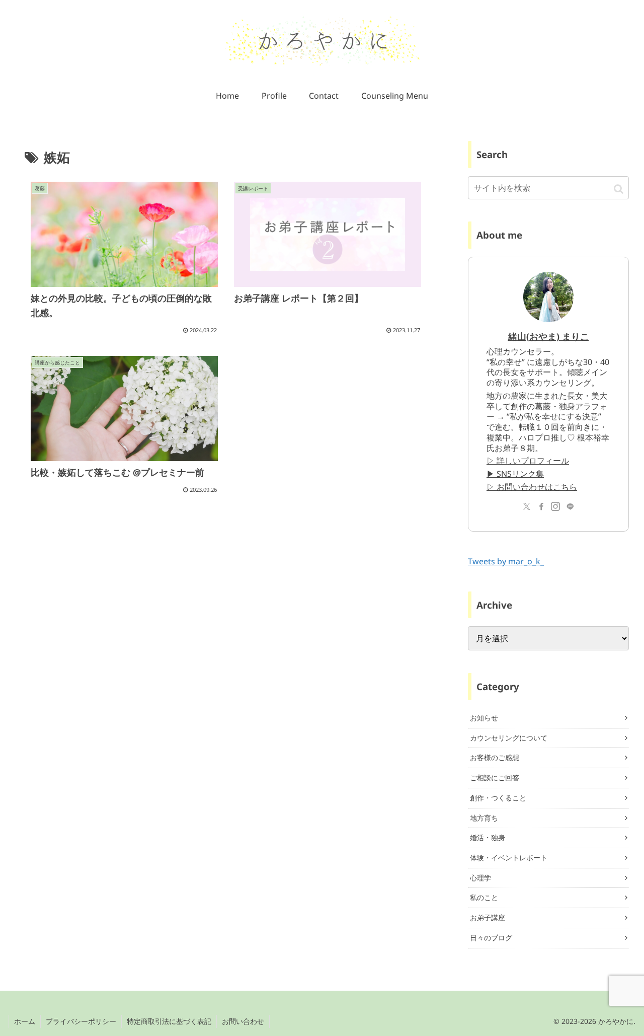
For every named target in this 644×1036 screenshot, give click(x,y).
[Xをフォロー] (526, 506)
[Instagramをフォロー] (555, 506)
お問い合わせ (243, 1021)
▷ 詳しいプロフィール (528, 460)
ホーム (24, 1021)
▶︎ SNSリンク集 (515, 473)
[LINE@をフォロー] (570, 506)
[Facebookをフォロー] (541, 506)
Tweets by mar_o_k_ (506, 561)
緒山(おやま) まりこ (548, 336)
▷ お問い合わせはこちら (532, 486)
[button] (618, 188)
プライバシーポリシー (81, 1021)
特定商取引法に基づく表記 (169, 1021)
